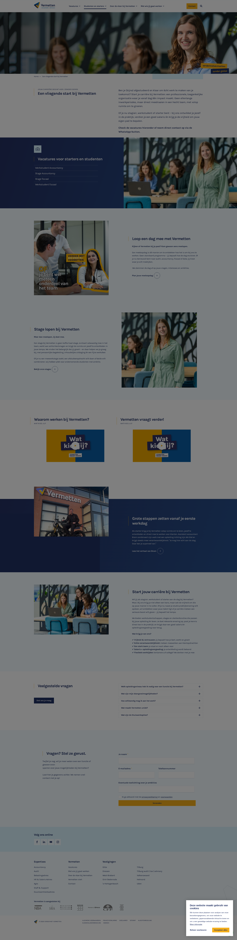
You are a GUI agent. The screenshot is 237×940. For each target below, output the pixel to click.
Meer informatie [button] (196, 924)
